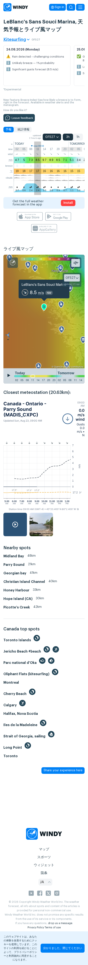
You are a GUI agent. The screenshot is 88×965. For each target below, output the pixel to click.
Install (68, 202)
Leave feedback (22, 118)
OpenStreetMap (62, 366)
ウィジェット (44, 865)
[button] (73, 419)
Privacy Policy (36, 927)
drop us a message (60, 923)
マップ (44, 849)
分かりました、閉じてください (62, 948)
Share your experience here (63, 770)
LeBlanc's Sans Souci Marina (44, 284)
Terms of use (53, 927)
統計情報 (23, 129)
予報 (9, 129)
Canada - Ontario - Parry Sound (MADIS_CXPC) (24, 409)
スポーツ (44, 857)
